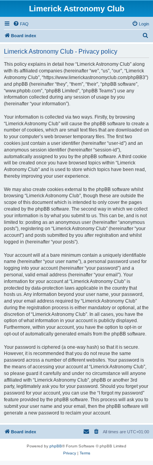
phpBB (55, 446)
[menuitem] (21, 24)
